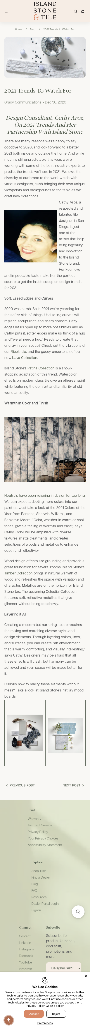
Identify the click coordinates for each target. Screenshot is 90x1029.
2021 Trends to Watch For (59, 29)
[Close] (86, 976)
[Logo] (45, 11)
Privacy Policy (35, 1006)
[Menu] (7, 11)
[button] (78, 911)
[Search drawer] (75, 11)
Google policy (55, 1006)
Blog (33, 29)
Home (18, 29)
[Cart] (83, 11)
